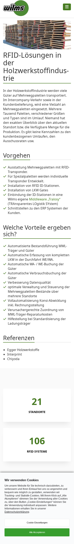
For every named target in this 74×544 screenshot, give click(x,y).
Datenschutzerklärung (17, 511)
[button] (29, 46)
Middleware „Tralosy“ (44, 199)
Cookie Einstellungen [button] (37, 522)
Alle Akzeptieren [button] (37, 532)
